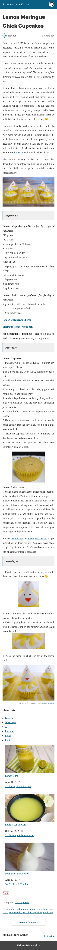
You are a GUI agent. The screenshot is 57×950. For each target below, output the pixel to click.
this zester (18, 152)
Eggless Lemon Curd (15, 824)
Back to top (49, 936)
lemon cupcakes (38, 909)
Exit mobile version (28, 945)
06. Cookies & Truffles (16, 884)
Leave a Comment (28, 922)
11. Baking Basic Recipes (18, 786)
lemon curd (18, 538)
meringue (48, 912)
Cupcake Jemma (49, 703)
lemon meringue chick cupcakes (25, 912)
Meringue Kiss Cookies (17, 873)
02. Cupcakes (22, 902)
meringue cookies (37, 538)
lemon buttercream (18, 909)
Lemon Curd (11, 775)
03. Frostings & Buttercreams (19, 835)
